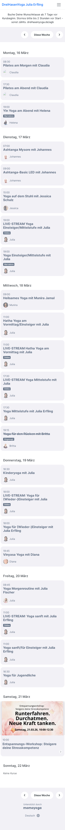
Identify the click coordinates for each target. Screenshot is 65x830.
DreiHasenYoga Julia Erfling (22, 4)
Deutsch (32, 815)
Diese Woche (42, 34)
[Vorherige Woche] (24, 34)
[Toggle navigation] (59, 5)
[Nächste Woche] (59, 34)
